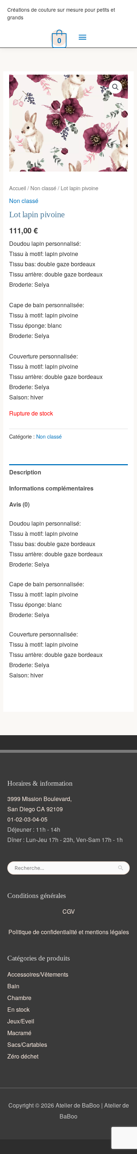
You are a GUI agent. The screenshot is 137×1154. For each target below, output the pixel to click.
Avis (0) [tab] (19, 504)
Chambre (19, 997)
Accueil (17, 188)
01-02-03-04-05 (27, 819)
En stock (18, 1009)
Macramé (19, 1033)
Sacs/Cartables (27, 1044)
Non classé (43, 188)
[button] (115, 87)
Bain (13, 986)
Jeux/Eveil (20, 1021)
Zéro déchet (22, 1056)
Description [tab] (25, 472)
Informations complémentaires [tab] (51, 488)
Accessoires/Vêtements (37, 974)
